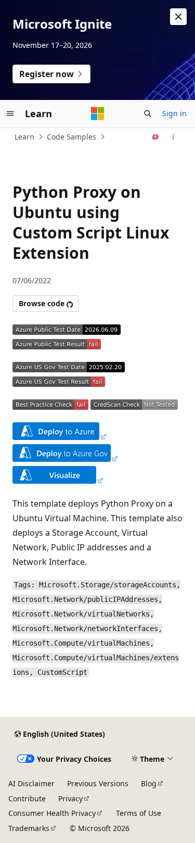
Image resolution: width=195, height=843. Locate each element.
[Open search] (147, 113)
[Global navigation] (10, 113)
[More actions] (173, 137)
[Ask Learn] (155, 137)
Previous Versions (97, 783)
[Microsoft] (98, 113)
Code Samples (71, 137)
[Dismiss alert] (178, 16)
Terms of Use (138, 813)
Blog (149, 783)
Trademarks (28, 828)
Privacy (70, 798)
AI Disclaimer (31, 783)
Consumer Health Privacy (52, 813)
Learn (24, 137)
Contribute (27, 798)
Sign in (174, 113)
